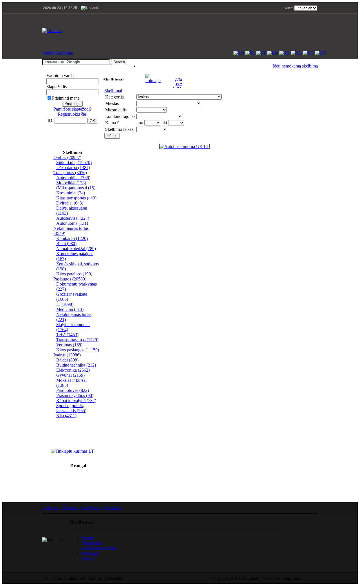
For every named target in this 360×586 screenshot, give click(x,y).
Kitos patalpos (74, 273)
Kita (66, 415)
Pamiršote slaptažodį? (72, 109)
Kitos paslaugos (77, 349)
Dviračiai (69, 203)
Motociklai (71, 182)
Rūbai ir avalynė (76, 400)
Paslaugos (69, 279)
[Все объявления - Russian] (272, 53)
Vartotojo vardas (60, 75)
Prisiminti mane (66, 98)
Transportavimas (77, 339)
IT (64, 304)
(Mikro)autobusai (75, 187)
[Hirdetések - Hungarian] (320, 53)
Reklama (70, 507)
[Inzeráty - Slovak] (284, 53)
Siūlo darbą (74, 162)
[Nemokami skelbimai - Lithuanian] (261, 53)
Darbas (67, 157)
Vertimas (69, 344)
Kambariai (72, 238)
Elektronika (73, 370)
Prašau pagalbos (74, 395)
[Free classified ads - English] (238, 53)
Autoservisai (72, 218)
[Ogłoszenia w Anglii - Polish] (250, 53)
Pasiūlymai (91, 507)
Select (288, 8)
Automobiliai (73, 177)
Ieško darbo (73, 167)
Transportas (70, 172)
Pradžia (48, 53)
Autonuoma (72, 223)
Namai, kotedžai (76, 248)
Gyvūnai (70, 375)
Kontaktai (112, 507)
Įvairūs (67, 355)
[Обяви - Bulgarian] (308, 53)
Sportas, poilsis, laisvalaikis (71, 408)
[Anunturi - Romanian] (296, 53)
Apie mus (50, 507)
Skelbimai (64, 53)
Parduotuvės (72, 390)
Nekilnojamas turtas (98, 548)
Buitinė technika (76, 365)
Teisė (67, 334)
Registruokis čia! (72, 114)
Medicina (70, 309)
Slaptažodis (56, 86)
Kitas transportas (76, 198)
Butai (66, 243)
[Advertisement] (215, 30)
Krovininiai (70, 192)
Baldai (67, 360)
